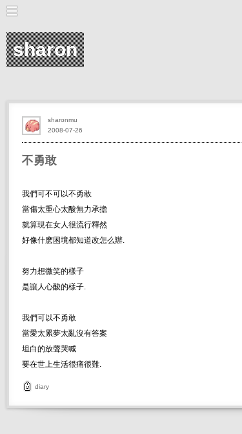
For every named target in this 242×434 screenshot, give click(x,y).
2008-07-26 (65, 130)
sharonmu (62, 119)
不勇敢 (39, 160)
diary (42, 386)
